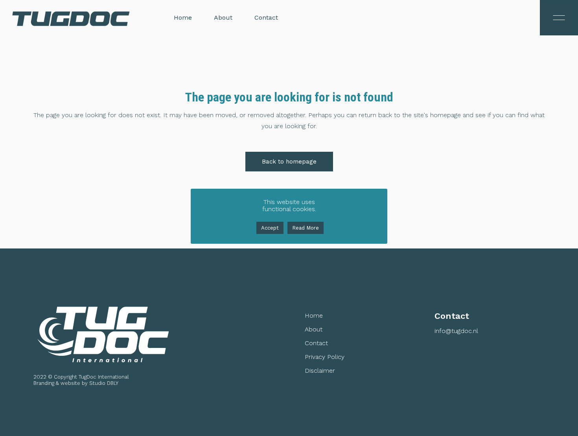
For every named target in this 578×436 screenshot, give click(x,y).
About (313, 329)
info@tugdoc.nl (456, 331)
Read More (305, 228)
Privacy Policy (324, 357)
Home (314, 315)
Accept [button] (270, 228)
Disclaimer (320, 370)
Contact (316, 343)
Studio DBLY (103, 383)
